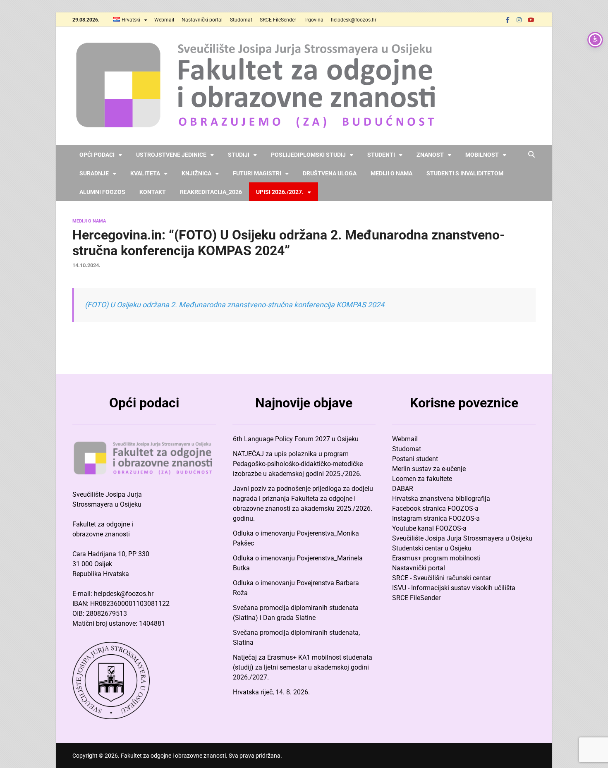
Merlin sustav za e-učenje (429, 469)
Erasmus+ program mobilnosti (436, 558)
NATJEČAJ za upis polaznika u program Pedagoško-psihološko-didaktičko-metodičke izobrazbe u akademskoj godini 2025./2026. (298, 464)
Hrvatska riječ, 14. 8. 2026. (271, 692)
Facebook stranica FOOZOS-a (435, 508)
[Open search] (531, 155)
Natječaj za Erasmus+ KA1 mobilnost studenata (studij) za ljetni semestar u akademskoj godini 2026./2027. (302, 667)
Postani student (415, 459)
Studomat (241, 20)
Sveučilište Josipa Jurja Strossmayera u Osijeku (462, 538)
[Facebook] (507, 19)
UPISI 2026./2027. (280, 192)
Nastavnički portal (202, 20)
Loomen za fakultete (422, 479)
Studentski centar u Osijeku (432, 548)
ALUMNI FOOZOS (102, 192)
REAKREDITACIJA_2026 (211, 192)
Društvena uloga (330, 173)
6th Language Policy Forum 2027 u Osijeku (296, 439)
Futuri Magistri (257, 173)
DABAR (402, 489)
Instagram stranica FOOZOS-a (436, 518)
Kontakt (152, 192)
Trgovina (313, 20)
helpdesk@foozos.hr (353, 20)
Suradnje (94, 173)
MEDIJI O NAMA (89, 221)
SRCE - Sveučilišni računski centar (441, 578)
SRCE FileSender (278, 20)
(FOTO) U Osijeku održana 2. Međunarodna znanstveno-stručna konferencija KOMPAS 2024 (234, 304)
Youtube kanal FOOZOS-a (429, 528)
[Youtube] (531, 19)
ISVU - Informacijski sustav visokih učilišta (453, 588)
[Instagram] (519, 19)
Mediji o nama (391, 173)
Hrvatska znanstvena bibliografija (441, 498)
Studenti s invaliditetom (464, 173)
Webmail (164, 20)
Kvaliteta (145, 173)
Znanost (430, 154)
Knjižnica (196, 173)
